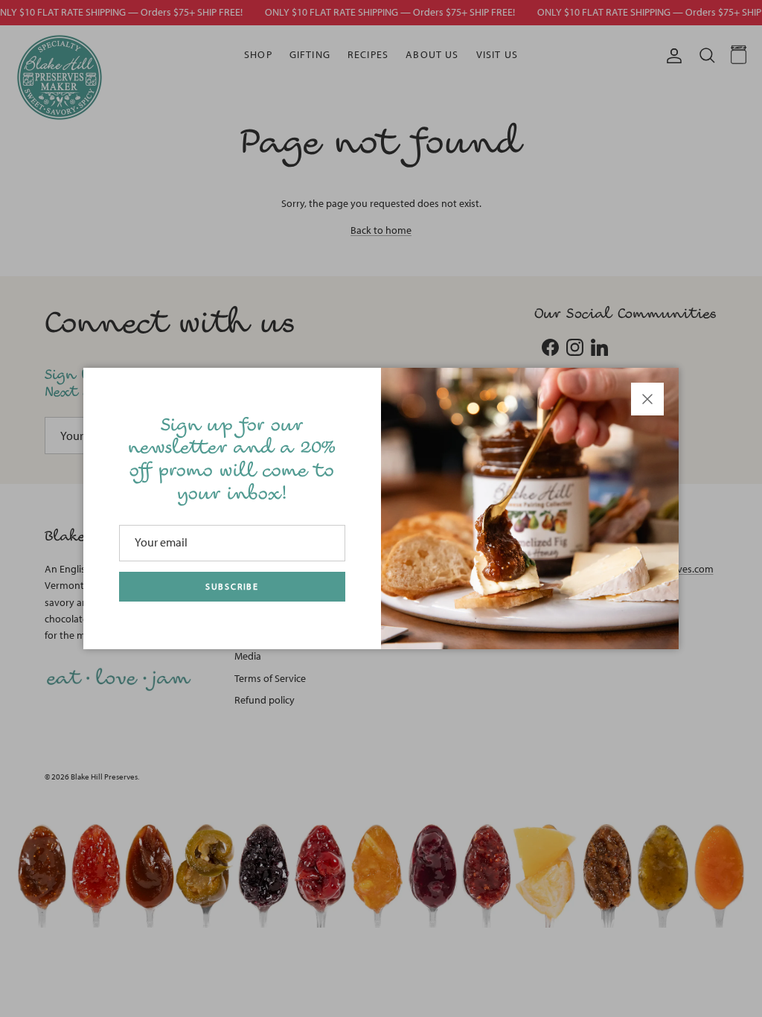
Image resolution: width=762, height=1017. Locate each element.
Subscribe (232, 586)
